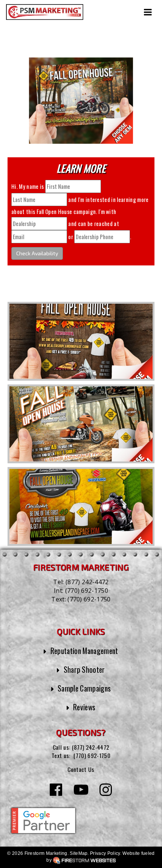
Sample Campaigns (84, 688)
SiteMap (78, 853)
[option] (81, 341)
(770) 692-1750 (86, 590)
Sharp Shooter (84, 669)
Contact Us (80, 769)
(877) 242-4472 (87, 582)
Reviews (84, 707)
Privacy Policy (105, 853)
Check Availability (37, 253)
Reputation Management (84, 650)
